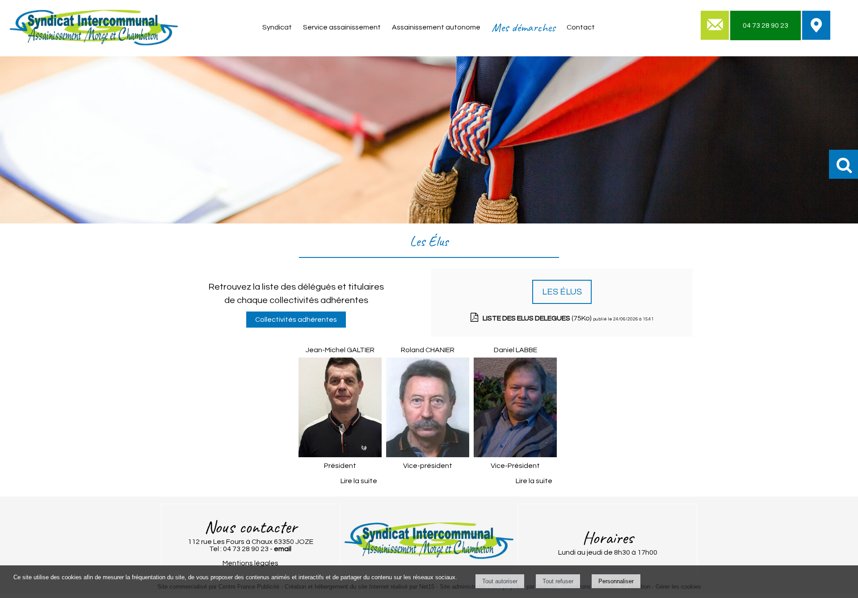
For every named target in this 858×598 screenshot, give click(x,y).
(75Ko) (538, 318)
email (282, 548)
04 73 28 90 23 (765, 25)
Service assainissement (342, 27)
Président (340, 465)
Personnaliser (616, 581)
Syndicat (277, 27)
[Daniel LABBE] (515, 409)
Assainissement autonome (436, 27)
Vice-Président (515, 465)
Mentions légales (250, 563)
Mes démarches (523, 27)
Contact (581, 27)
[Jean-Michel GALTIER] (340, 409)
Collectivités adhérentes (296, 319)
